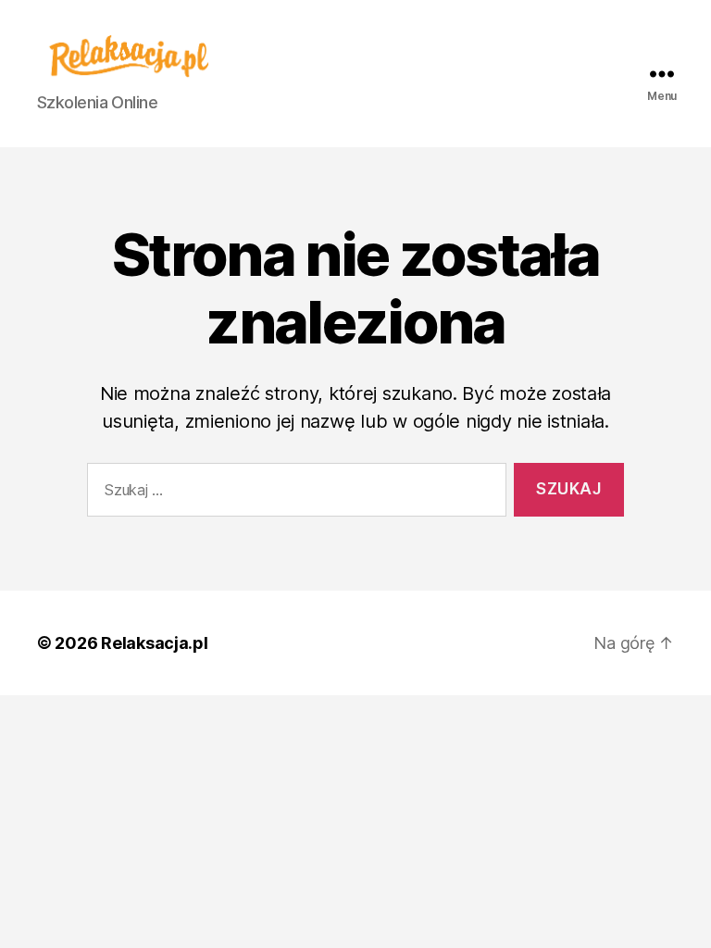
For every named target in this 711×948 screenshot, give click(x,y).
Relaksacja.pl (154, 643)
